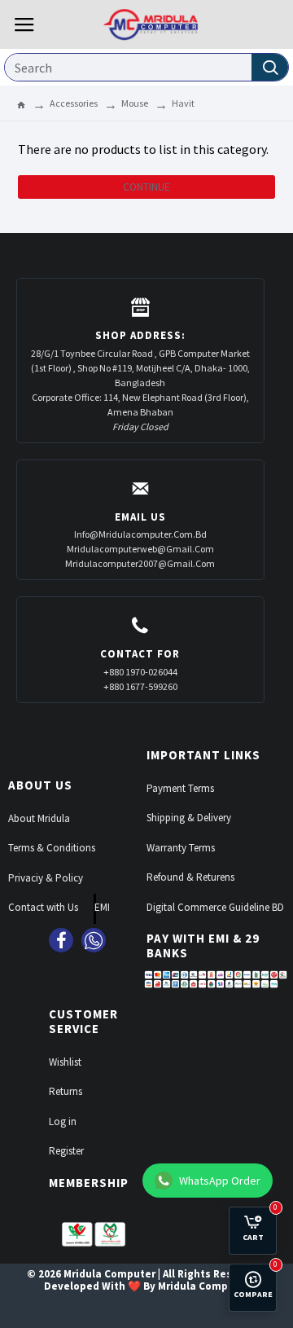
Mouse (134, 103)
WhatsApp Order (219, 1180)
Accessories (74, 103)
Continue (146, 187)
